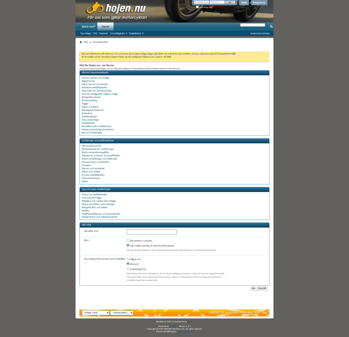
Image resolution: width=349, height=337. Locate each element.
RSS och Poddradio (92, 132)
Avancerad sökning (259, 33)
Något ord (135, 259)
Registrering (88, 81)
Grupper (86, 165)
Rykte (85, 181)
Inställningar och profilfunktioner (98, 141)
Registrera (259, 2)
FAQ (95, 33)
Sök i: (86, 240)
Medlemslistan (89, 116)
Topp (264, 312)
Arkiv (257, 312)
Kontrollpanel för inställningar (98, 149)
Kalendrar (87, 113)
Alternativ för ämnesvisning (96, 90)
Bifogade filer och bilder (94, 207)
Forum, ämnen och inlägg (95, 78)
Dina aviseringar (90, 120)
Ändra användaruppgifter (95, 152)
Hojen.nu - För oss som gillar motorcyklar (231, 312)
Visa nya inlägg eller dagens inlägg (100, 94)
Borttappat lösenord (92, 110)
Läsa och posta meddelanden (96, 189)
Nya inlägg (86, 33)
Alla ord (133, 264)
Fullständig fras (137, 269)
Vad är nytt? (88, 26)
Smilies (85, 210)
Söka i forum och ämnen (95, 84)
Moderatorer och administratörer (100, 217)
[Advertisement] (174, 46)
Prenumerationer (91, 178)
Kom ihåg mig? (206, 7)
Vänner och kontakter (93, 168)
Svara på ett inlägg (91, 197)
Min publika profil (91, 146)
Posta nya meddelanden (94, 194)
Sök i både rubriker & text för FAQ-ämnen (151, 246)
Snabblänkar (135, 33)
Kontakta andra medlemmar (96, 126)
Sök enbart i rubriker (140, 240)
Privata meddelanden (93, 175)
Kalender (103, 33)
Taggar (85, 103)
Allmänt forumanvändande (95, 72)
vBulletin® (174, 326)
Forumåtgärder (117, 33)
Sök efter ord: (91, 231)
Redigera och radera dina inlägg (99, 201)
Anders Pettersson (185, 332)
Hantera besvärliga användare (98, 129)
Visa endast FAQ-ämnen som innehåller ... (104, 261)
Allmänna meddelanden (94, 87)
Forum (105, 26)
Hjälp (244, 2)
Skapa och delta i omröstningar (98, 204)
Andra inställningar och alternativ (100, 158)
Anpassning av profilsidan (95, 162)
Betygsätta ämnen (91, 97)
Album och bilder (91, 171)
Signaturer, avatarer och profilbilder (101, 155)
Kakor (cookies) (90, 107)
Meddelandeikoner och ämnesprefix (101, 214)
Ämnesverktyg (89, 100)
